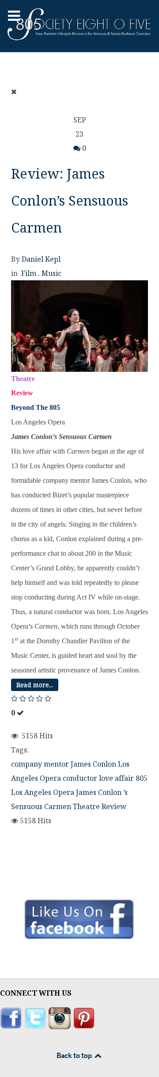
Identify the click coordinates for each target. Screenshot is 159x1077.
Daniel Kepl (41, 259)
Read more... (34, 684)
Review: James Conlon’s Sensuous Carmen (69, 200)
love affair (116, 778)
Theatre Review (99, 806)
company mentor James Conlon (63, 764)
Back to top (75, 1055)
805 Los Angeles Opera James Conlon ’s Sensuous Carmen (79, 792)
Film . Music (41, 273)
